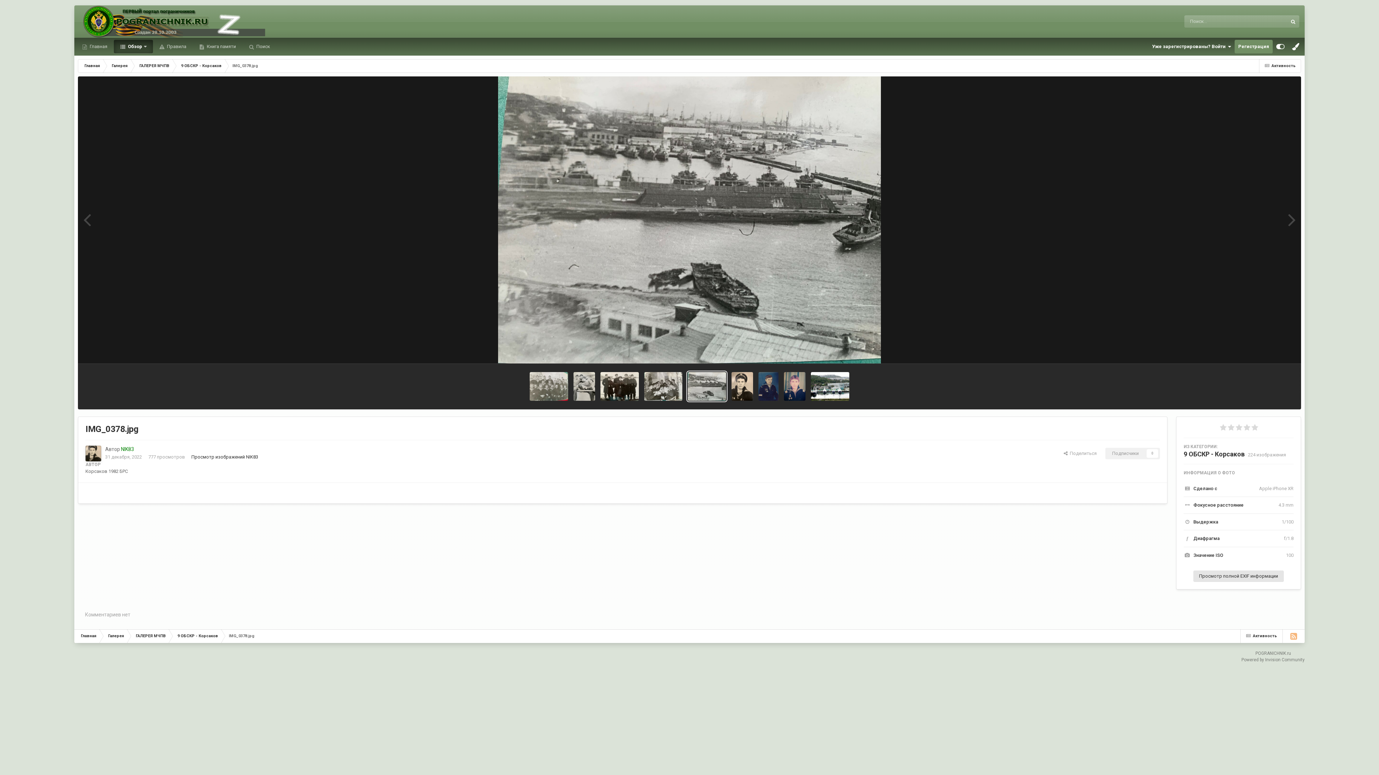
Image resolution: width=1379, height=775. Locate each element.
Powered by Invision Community (1273, 659)
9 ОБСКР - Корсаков (1214, 454)
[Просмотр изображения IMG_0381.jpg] (619, 386)
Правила (176, 46)
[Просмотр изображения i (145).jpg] (768, 386)
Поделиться (1082, 453)
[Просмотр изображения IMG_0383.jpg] (663, 386)
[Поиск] (1293, 21)
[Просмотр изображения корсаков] (830, 386)
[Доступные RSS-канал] (1293, 636)
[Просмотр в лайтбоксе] (689, 219)
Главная (98, 46)
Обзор (134, 46)
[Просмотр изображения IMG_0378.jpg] (549, 386)
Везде (1270, 21)
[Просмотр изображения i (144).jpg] (794, 386)
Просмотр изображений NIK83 (224, 457)
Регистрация (1253, 46)
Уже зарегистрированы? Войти (1190, 46)
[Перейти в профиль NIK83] (93, 453)
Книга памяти (221, 46)
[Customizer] (1280, 46)
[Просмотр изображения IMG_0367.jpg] (742, 386)
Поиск (262, 46)
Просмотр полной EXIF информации (1238, 576)
